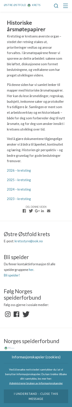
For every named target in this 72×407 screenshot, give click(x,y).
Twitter (25, 314)
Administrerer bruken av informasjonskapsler (36, 383)
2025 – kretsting (19, 180)
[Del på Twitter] (30, 211)
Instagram (8, 314)
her (31, 270)
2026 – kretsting (19, 170)
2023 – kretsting (19, 199)
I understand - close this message (36, 396)
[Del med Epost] (48, 211)
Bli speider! (12, 275)
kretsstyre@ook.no (29, 241)
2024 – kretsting (19, 189)
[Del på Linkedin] (42, 211)
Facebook (16, 314)
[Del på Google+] (36, 211)
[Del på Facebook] (24, 211)
